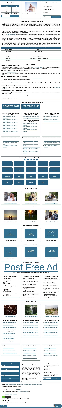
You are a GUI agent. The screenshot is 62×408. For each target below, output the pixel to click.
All (25, 159)
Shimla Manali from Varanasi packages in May (52, 142)
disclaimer (20, 391)
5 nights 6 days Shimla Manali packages (30, 325)
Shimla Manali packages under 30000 (51, 332)
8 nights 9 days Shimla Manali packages (30, 332)
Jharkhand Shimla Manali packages (31, 316)
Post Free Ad (31, 267)
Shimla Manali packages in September (10, 353)
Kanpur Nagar (19, 163)
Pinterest (15, 394)
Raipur (19, 176)
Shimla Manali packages (11, 34)
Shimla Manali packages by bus (8, 338)
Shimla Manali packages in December (51, 355)
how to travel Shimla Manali (37, 67)
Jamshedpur (7, 176)
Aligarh (19, 182)
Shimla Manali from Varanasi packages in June (52, 144)
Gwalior (31, 176)
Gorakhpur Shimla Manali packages (10, 221)
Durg (43, 176)
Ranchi (43, 163)
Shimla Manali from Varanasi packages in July (11, 141)
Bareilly (54, 176)
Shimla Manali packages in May (50, 350)
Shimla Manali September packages (44, 40)
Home (7, 384)
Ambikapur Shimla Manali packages (51, 221)
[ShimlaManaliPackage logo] (6, 400)
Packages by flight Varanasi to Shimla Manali (31, 116)
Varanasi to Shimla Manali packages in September (33, 384)
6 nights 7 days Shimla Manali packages (30, 327)
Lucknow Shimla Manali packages (51, 203)
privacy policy (25, 391)
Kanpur (7, 163)
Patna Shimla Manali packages (31, 203)
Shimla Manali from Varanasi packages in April (52, 141)
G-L (30, 159)
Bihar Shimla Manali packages (10, 316)
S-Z (36, 159)
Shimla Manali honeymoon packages (9, 322)
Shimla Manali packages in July (8, 348)
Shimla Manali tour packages (8, 325)
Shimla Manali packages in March (29, 353)
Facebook (7, 394)
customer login (18, 389)
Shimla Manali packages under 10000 (51, 322)
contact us (16, 387)
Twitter (11, 394)
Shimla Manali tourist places (11, 72)
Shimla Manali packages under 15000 (51, 325)
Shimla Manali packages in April (50, 348)
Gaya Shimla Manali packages (31, 221)
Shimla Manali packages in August (9, 350)
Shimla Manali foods (13, 82)
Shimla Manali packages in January (29, 348)
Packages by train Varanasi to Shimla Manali (31, 118)
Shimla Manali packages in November (30, 358)
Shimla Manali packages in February (30, 350)
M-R (33, 159)
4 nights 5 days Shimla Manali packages (30, 322)
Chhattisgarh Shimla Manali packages (52, 316)
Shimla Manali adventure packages (9, 327)
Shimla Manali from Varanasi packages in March (31, 147)
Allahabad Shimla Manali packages (10, 203)
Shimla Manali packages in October (29, 355)
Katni (31, 163)
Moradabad (31, 182)
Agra (7, 182)
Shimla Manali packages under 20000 (51, 327)
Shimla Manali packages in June (50, 353)
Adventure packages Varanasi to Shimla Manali (52, 121)
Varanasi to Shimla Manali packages (16, 384)
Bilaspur (54, 163)
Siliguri (43, 182)
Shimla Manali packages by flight (9, 333)
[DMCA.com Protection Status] (6, 397)
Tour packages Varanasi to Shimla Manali (51, 119)
